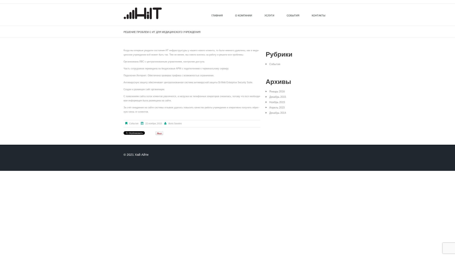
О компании (243, 15)
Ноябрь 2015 (277, 102)
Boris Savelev (175, 123)
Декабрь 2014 (277, 112)
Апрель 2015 (277, 107)
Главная (217, 15)
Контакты (318, 15)
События (293, 15)
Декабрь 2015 (277, 96)
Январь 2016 (277, 91)
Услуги (269, 15)
